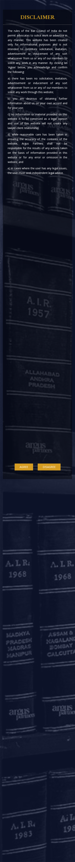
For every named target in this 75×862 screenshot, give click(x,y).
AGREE (24, 467)
